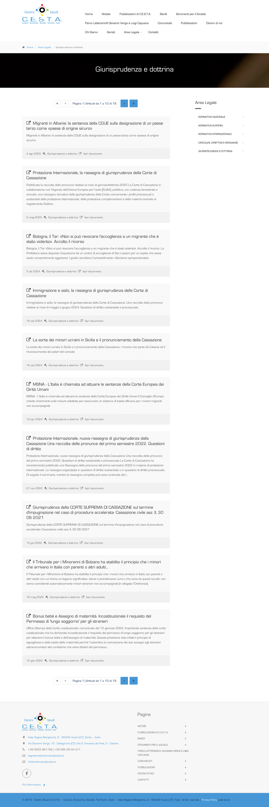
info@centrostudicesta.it (42, 761)
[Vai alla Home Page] (48, 14)
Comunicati (165, 23)
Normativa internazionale (215, 134)
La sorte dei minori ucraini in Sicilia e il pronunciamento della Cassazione (97, 340)
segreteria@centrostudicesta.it (46, 755)
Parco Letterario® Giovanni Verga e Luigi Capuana (117, 23)
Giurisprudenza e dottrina (215, 151)
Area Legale (131, 32)
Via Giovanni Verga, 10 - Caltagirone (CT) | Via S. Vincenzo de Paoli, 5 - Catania (73, 743)
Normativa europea (210, 125)
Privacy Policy (209, 800)
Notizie (106, 14)
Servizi (111, 32)
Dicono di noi (214, 23)
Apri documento (92, 153)
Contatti (153, 32)
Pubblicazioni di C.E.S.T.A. (135, 14)
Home (89, 14)
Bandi (163, 14)
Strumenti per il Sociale (191, 14)
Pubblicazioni (189, 23)
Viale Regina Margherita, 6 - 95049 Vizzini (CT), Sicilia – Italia (64, 737)
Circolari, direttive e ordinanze (218, 143)
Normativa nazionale (211, 117)
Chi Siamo (91, 32)
